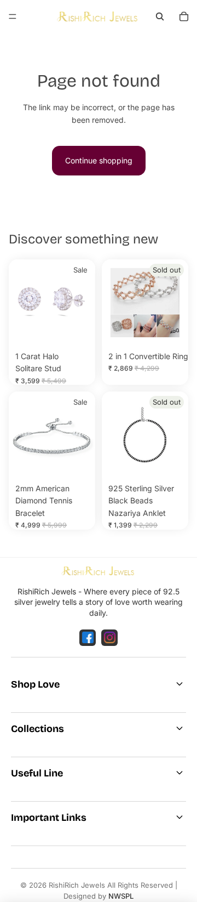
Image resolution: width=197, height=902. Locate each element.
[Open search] (160, 16)
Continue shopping (98, 160)
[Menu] (12, 16)
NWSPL (121, 896)
